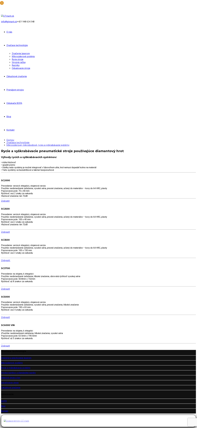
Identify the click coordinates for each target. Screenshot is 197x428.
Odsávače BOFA (14, 103)
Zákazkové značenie (16, 76)
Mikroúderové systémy (23, 56)
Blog (8, 116)
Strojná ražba (18, 62)
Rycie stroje (17, 59)
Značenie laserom (21, 53)
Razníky (16, 65)
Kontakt (10, 129)
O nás (9, 31)
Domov (10, 140)
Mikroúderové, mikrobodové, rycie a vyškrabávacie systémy (37, 145)
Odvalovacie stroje (21, 68)
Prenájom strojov (15, 89)
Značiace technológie (17, 45)
